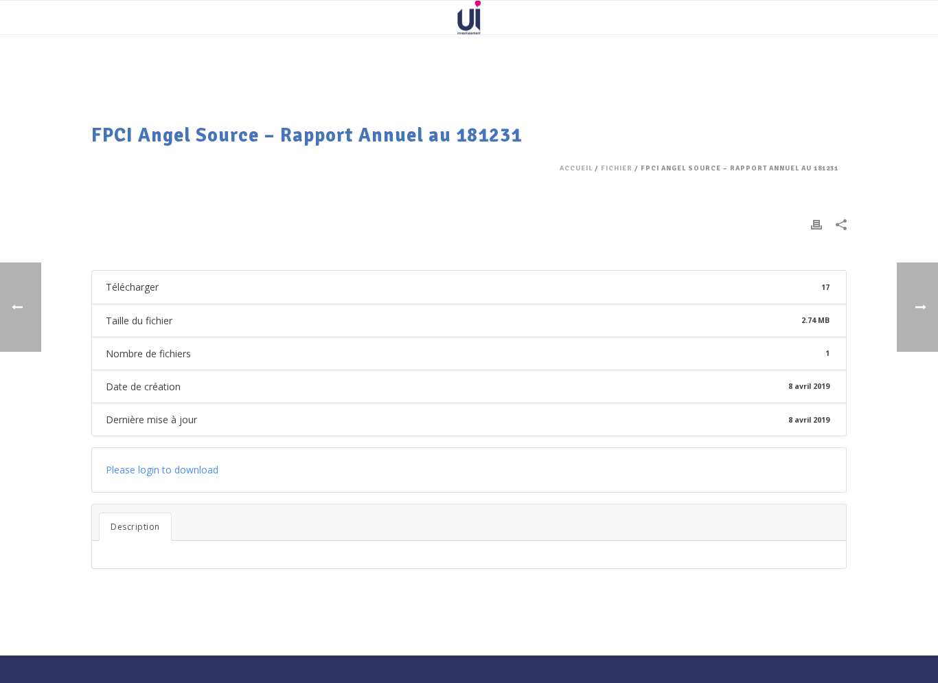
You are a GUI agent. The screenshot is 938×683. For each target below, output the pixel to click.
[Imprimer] (816, 224)
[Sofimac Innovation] (469, 17)
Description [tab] (135, 527)
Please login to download (162, 469)
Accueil (576, 168)
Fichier (616, 168)
